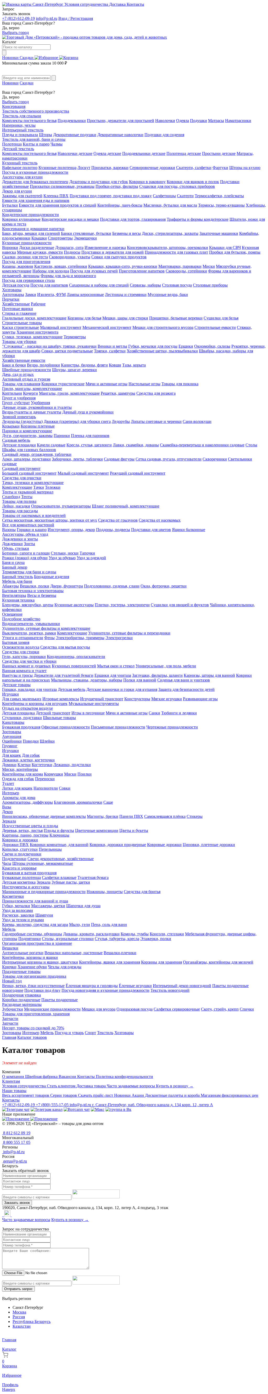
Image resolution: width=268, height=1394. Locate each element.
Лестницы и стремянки (126, 294)
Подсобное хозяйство (21, 619)
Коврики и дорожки (20, 840)
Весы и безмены (41, 595)
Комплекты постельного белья (29, 120)
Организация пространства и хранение (37, 943)
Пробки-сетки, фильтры (117, 186)
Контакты (135, 4)
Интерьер (10, 793)
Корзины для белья (84, 318)
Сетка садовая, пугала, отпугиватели (169, 459)
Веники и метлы (112, 346)
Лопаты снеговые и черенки (156, 421)
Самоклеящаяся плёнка (165, 816)
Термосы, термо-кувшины (221, 205)
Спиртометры (60, 238)
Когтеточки (42, 764)
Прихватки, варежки (110, 167)
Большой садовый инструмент (29, 473)
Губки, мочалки (16, 905)
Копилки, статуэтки (20, 849)
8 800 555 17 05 (16, 1142)
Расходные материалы (22, 1004)
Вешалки (10, 948)
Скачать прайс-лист (96, 1095)
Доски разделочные (36, 247)
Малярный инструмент (60, 327)
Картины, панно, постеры (25, 835)
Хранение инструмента (37, 332)
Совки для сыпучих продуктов (119, 257)
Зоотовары (11, 732)
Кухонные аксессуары (74, 605)
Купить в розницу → (174, 1086)
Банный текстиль (17, 576)
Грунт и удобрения (19, 398)
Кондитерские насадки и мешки (70, 219)
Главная (9, 1037)
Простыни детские (219, 153)
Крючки (9, 967)
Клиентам (11, 1081)
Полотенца (12, 144)
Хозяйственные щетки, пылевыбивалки (162, 351)
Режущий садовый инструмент (137, 473)
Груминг (10, 746)
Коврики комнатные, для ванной (59, 844)
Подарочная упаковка (21, 995)
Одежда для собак (18, 779)
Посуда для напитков (49, 285)
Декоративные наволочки (120, 134)
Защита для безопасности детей (186, 689)
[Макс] (97, 1109)
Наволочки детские (75, 153)
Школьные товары (59, 717)
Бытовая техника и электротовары (33, 590)
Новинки (11, 57)
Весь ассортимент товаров (26, 1095)
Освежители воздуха (20, 647)
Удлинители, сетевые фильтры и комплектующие (46, 628)
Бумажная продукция (21, 727)
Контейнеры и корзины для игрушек (35, 703)
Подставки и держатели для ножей (112, 252)
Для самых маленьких (21, 699)
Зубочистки (12, 1009)
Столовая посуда (177, 285)
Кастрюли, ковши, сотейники (60, 266)
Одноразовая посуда (134, 1009)
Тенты (26, 496)
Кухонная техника (18, 600)
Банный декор (14, 567)
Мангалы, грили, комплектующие (69, 393)
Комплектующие (17, 487)
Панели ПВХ (131, 816)
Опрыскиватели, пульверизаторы (61, 506)
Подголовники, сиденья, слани (111, 586)
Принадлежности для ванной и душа (35, 901)
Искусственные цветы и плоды (30, 826)
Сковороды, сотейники (186, 271)
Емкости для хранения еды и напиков (35, 200)
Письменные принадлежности (118, 727)
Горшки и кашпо (32, 529)
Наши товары (14, 1090)
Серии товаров (64, 1095)
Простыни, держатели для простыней (120, 120)
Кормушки (53, 774)
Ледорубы (121, 421)
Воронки (10, 247)
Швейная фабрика (42, 1076)
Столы (251, 445)
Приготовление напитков (142, 271)
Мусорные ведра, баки (168, 294)
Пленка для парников (90, 435)
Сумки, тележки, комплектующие (32, 337)
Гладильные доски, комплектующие (34, 318)
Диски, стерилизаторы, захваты (170, 233)
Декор (7, 811)
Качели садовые (51, 445)
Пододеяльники (72, 120)
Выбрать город (15, 32)
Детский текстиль (18, 149)
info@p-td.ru (46, 18)
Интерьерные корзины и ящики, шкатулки (40, 962)
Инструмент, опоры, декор (71, 529)
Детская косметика (19, 882)
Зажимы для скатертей (22, 196)
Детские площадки (19, 445)
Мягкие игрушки (166, 699)
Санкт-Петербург (47, 4)
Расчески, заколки (18, 915)
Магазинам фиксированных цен (229, 1095)
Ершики (185, 346)
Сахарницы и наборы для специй (99, 285)
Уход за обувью (62, 558)
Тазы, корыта (134, 365)
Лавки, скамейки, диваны (136, 445)
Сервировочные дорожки (152, 167)
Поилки (84, 774)
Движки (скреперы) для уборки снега (77, 421)
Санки (154, 713)
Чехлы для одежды (64, 967)
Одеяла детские (107, 153)
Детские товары (16, 685)
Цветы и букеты (133, 830)
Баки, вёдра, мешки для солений (31, 233)
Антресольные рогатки (22, 952)
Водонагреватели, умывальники (31, 623)
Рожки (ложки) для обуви (25, 558)
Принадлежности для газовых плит (176, 252)
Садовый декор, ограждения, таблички (36, 454)
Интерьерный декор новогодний (182, 985)
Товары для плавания (21, 384)
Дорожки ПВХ (15, 844)
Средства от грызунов (118, 520)
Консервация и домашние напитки (33, 228)
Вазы (6, 807)
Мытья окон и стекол (116, 666)
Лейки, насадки (16, 506)
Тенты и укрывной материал (27, 492)
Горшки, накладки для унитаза (29, 689)
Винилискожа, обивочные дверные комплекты (44, 816)
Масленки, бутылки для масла (170, 205)
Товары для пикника (179, 384)
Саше (108, 802)
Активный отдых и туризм (26, 379)
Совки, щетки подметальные (67, 351)
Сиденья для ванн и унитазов (183, 680)
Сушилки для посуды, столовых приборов (177, 186)
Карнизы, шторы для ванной (209, 675)
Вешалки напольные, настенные (73, 952)
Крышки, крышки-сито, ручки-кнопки (122, 266)
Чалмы (57, 144)
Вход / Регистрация (75, 18)
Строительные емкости (215, 327)
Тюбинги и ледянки (179, 713)
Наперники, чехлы (19, 125)
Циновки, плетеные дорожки (209, 844)
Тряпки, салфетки (110, 351)
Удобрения (40, 402)
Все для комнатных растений (28, 525)
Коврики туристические (63, 384)
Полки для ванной (139, 680)
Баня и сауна (13, 562)
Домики (9, 764)
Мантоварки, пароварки (180, 266)
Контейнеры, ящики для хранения (109, 962)
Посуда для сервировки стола (28, 280)
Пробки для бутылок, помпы (234, 252)
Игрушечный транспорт (101, 699)
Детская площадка (18, 713)
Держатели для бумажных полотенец (35, 181)
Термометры (75, 337)
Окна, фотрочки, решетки (164, 586)
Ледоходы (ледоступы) (22, 421)
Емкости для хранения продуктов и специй (57, 205)
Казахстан (22, 1326)
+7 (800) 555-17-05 (53, 1105)
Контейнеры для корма (22, 774)
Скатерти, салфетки (193, 167)
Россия (19, 1317)
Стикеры (195, 816)
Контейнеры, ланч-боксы (119, 205)
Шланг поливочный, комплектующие (125, 506)
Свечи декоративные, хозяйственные (60, 858)
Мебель (8, 929)
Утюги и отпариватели (22, 637)
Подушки (198, 120)
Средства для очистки (21, 478)
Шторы (45, 134)
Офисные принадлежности (65, 727)
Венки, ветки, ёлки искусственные (33, 985)
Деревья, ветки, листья (22, 830)
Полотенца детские (183, 153)
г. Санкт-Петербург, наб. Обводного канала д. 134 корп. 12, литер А (152, 1105)
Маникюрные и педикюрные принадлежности (44, 891)
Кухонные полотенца (57, 167)
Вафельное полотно (19, 167)
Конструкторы (137, 699)
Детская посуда (15, 285)
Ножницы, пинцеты (105, 891)
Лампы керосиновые (85, 294)
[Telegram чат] (16, 1109)
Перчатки (10, 299)
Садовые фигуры (119, 459)
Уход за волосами (17, 910)
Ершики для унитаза (112, 675)
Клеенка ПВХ (56, 196)
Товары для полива (19, 501)
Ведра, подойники (43, 365)
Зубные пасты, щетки (71, 882)
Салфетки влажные (59, 877)
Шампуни (44, 915)
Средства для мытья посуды (65, 647)
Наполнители (46, 788)
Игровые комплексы (60, 699)
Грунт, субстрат (16, 402)
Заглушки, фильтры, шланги (157, 675)
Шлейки (47, 741)
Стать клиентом (61, 1086)
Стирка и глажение (19, 313)
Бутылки (10, 205)
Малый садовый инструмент (83, 473)
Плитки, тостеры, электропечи (122, 605)
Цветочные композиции (96, 830)
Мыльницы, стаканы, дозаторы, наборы (86, 680)
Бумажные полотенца (21, 877)
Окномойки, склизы (212, 346)
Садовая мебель (16, 440)
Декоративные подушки (74, 134)
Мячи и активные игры (106, 384)
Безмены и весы (126, 233)
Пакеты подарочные (59, 1000)
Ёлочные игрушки (135, 985)
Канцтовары (13, 722)
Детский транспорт (53, 713)
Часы (6, 863)
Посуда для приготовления (26, 261)
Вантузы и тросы (17, 675)
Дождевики (12, 543)
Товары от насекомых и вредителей (34, 515)
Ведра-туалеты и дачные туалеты (31, 412)
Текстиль (105, 1032)
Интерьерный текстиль (22, 130)
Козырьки (11, 426)
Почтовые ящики (17, 308)
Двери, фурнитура (66, 586)
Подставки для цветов (151, 529)
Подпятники (29, 938)
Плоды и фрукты (59, 830)
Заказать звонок (17, 1203)
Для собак (31, 755)
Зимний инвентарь (19, 417)
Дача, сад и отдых (18, 374)
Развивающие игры (200, 699)
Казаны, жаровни (17, 266)
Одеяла (182, 120)
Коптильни (12, 393)
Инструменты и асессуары (25, 887)
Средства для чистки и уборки (29, 661)
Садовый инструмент (21, 468)
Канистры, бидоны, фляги (84, 365)
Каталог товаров (32, 1037)
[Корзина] (68, 57)
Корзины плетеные (38, 426)
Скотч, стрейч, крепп (220, 1009)
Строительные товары (22, 322)
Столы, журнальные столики (68, 938)
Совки (64, 788)
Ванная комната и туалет (24, 670)
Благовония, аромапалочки (78, 802)
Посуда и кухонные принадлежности (35, 172)
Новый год (12, 981)
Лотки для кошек (17, 788)
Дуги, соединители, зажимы (27, 435)
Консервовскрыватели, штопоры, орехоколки (167, 247)
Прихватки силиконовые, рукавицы (62, 186)
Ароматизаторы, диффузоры (27, 802)
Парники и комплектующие (27, 431)
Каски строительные (20, 327)
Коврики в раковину (147, 181)
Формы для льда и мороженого (68, 275)
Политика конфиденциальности (124, 1076)
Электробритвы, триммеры (80, 637)
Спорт (90, 1032)
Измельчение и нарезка (105, 247)
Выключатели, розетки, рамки (29, 633)
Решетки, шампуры (118, 393)
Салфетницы (164, 196)
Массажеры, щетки (48, 905)
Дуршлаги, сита (69, 247)
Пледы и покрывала (20, 134)
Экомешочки (85, 238)
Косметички (13, 896)
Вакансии (68, 1076)
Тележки (52, 487)
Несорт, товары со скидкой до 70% (33, 1028)
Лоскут (83, 167)
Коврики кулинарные (21, 219)
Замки (30, 294)
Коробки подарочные (21, 1000)
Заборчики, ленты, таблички (77, 459)
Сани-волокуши (197, 421)
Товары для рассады (20, 511)
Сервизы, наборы (145, 285)
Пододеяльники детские (143, 153)
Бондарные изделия (51, 576)
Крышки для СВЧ (225, 247)
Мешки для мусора (98, 1009)
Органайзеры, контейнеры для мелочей (218, 962)
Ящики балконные (188, 529)
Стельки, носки (65, 553)
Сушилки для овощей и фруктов (180, 605)
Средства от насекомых (160, 520)
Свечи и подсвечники (21, 854)
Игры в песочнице (88, 713)
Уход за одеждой (91, 558)
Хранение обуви (32, 967)
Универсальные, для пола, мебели (166, 666)
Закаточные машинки (218, 233)
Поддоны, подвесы (113, 529)
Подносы (72, 252)
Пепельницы (50, 849)
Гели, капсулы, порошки (24, 656)
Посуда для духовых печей (94, 271)
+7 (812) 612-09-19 (18, 18)
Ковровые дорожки (164, 844)
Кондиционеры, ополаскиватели (76, 656)
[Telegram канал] (47, 1109)
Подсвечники (14, 858)
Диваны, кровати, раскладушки (91, 934)
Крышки (39, 238)
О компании (13, 1076)
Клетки (24, 764)
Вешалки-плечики (120, 952)
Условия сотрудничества (86, 4)
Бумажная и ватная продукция (29, 873)
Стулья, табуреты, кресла (117, 938)
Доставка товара (91, 1086)
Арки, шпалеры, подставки (26, 459)
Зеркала (9, 821)
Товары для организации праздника (34, 976)
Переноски (45, 779)
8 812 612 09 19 (16, 1133)
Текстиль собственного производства (35, 111)
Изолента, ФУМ (51, 294)
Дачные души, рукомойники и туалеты (37, 407)
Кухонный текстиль (19, 163)
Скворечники (215, 459)
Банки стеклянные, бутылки (86, 233)
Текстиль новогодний (169, 990)
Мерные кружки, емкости (40, 252)
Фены (49, 637)
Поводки (31, 741)
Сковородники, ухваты (69, 257)
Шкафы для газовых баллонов (29, 449)
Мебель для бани (17, 581)
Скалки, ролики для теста (25, 257)
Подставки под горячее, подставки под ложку (111, 196)
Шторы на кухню (244, 167)
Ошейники (12, 741)
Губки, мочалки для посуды (152, 346)
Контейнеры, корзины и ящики (30, 957)
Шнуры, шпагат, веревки (74, 370)
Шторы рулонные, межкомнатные (42, 863)
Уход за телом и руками (23, 920)
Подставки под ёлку (42, 990)
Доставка (118, 4)
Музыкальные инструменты (94, 703)
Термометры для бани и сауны (29, 572)
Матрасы (216, 120)
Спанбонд (11, 496)
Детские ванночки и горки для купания (121, 689)
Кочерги (30, 393)
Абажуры (10, 586)
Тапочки (87, 553)
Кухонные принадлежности (27, 243)
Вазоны (9, 529)
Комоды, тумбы (135, 934)
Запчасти (10, 1018)
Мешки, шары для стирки (125, 318)
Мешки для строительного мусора (162, 327)
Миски (209, 266)
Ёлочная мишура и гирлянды (92, 985)
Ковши (115, 365)
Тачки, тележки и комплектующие (33, 482)
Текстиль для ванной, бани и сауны (33, 139)
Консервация (13, 106)
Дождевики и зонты (20, 539)
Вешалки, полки (34, 586)
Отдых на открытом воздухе (27, 708)
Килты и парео (36, 144)
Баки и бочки (14, 365)
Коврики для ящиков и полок (193, 181)
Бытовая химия (15, 642)
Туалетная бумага (93, 877)
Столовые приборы (210, 285)
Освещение (12, 614)
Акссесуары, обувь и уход (25, 534)
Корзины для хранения (161, 962)
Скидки (27, 57)
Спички (247, 1009)
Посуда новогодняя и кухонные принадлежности (105, 990)
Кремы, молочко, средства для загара (35, 924)
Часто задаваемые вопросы (131, 1086)
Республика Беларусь (32, 1321)
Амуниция (11, 736)
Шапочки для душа (83, 905)
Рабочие (38, 304)
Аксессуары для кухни (22, 177)
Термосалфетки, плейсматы (219, 196)
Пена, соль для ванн (109, 924)
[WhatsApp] (3, 1215)
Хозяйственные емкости (23, 360)
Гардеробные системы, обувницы (32, 934)
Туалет (8, 783)
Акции (138, 1095)
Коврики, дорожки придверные (118, 844)
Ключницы (59, 835)
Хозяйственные (16, 304)
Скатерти (185, 196)
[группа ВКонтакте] (118, 1109)
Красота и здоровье (19, 868)
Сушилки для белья (221, 318)
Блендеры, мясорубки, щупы (27, 605)
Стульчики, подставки (22, 717)
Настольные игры (144, 384)
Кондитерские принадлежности (30, 214)
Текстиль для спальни (21, 116)
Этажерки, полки (155, 938)
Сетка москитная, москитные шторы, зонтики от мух (49, 520)
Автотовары (13, 294)
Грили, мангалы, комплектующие (32, 388)
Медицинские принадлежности (52, 1009)
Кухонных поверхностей (74, 666)
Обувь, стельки (15, 548)
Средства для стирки (20, 652)
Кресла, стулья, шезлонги (89, 445)
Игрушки (10, 694)
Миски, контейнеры (20, 769)
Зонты (29, 543)
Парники (62, 435)
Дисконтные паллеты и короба (173, 1095)
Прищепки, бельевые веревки (176, 318)
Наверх (8, 1389)
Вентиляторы (14, 595)
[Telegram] (2, 1215)
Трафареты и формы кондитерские (197, 219)
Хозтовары (11, 290)
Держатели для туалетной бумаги (63, 675)
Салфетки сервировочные (177, 1009)
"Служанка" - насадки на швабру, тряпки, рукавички (49, 346)
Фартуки (220, 167)
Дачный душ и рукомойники (88, 412)
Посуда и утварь (69, 1032)
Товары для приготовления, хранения (36, 1014)
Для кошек (11, 755)
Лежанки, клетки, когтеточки (28, 760)
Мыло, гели (79, 924)
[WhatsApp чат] (77, 1109)
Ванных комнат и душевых (26, 666)
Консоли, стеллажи (167, 934)
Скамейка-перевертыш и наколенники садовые (202, 445)
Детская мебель (71, 689)
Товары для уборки (19, 341)
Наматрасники (238, 120)
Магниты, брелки (102, 816)
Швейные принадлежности (26, 370)
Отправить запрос (18, 1289)
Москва (19, 1312)
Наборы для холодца (50, 271)
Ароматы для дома (18, 797)
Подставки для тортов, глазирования (133, 219)
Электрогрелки (119, 637)
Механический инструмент (106, 327)
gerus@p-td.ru (14, 1161)
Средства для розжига (156, 393)
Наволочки (165, 120)
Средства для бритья (142, 891)
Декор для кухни (17, 191)
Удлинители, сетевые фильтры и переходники (129, 633)
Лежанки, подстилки (72, 764)
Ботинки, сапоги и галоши (26, 553)
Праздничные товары (21, 971)
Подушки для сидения (164, 134)
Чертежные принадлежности (172, 727)
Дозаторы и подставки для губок (98, 181)
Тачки (38, 487)
